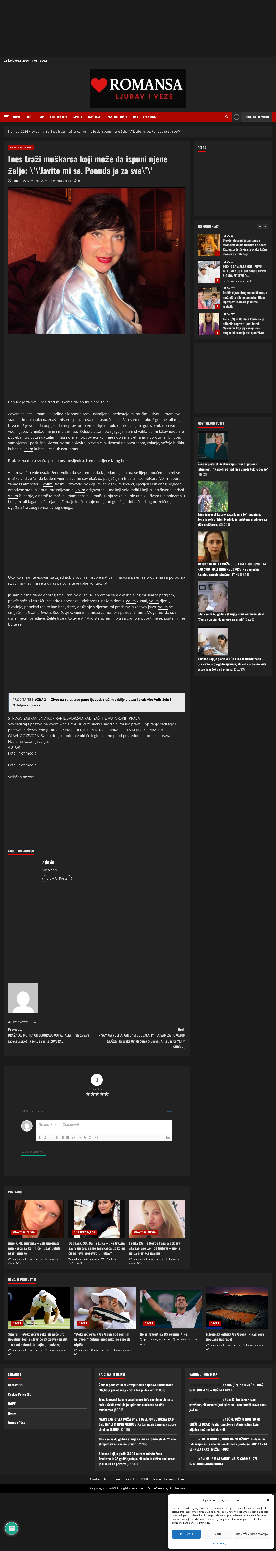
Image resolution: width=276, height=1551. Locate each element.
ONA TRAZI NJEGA (144, 116)
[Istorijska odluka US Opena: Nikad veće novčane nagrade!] (237, 1308)
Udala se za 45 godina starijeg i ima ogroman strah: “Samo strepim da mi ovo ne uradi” (231, 617)
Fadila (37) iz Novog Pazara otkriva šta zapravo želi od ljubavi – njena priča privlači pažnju (154, 1248)
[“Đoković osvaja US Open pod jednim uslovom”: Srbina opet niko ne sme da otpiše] (105, 1308)
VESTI (30, 116)
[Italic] (45, 1137)
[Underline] (51, 1137)
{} (90, 1137)
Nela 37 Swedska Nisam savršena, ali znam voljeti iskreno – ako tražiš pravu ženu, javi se (228, 1404)
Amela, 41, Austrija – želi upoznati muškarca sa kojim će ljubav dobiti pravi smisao (34, 1248)
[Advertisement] (121, 28)
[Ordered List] (62, 1137)
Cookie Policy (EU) (20, 1394)
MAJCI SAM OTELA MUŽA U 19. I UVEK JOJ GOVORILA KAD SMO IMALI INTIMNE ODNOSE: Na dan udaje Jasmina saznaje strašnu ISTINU (232, 569)
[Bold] (39, 1137)
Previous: (48, 1035)
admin (16, 181)
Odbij (217, 1534)
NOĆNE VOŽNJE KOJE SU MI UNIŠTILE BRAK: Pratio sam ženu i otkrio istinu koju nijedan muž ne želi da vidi (224, 1424)
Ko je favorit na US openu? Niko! (164, 1334)
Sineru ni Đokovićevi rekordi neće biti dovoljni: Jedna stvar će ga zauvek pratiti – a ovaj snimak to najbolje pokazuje (38, 1339)
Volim (13, 472)
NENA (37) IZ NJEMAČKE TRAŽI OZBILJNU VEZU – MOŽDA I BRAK (227, 1387)
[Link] (85, 1137)
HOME (12, 1403)
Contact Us (15, 1384)
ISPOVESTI (94, 116)
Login (168, 1111)
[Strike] (56, 1137)
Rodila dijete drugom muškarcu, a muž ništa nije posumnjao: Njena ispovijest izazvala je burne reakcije (209, 271)
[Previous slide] (259, 226)
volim (28, 448)
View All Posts (57, 878)
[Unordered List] (68, 1137)
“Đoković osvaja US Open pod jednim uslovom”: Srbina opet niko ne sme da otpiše (102, 1339)
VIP (42, 116)
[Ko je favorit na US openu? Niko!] (171, 1308)
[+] (96, 1137)
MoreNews (156, 1488)
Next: (141, 1038)
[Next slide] (265, 226)
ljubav (23, 431)
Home (16, 116)
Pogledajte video (256, 116)
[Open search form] (227, 117)
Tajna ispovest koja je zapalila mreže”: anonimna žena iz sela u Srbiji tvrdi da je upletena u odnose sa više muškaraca (232, 519)
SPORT (77, 116)
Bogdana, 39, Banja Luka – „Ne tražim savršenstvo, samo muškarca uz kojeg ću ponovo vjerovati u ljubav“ (96, 1248)
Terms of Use (16, 1422)
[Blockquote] (73, 1137)
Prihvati (186, 1534)
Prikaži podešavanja (252, 1534)
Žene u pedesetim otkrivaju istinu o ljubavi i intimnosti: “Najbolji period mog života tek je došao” (233, 467)
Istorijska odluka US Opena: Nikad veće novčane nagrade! (235, 1336)
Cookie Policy (219, 1543)
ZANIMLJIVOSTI (117, 116)
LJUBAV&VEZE (58, 116)
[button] (268, 1500)
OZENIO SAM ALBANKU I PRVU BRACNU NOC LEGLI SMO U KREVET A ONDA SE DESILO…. (209, 245)
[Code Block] (79, 1137)
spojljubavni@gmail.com (24, 1259)
